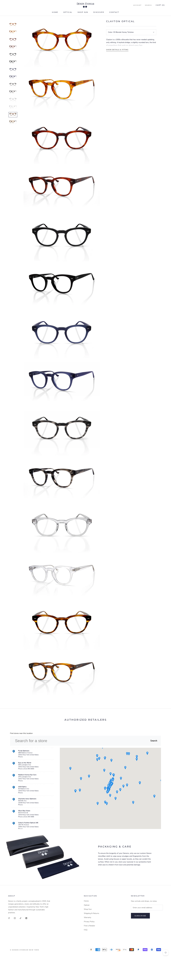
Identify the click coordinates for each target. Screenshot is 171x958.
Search (148, 5)
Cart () (160, 5)
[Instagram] (15, 918)
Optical (67, 12)
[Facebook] (9, 918)
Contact (114, 12)
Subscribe (140, 916)
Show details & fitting (117, 49)
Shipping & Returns (91, 913)
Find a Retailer (89, 926)
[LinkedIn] (26, 918)
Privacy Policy (89, 921)
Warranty (87, 917)
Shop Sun (83, 12)
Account (137, 5)
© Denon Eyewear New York (24, 950)
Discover (98, 12)
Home (55, 12)
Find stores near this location (21, 733)
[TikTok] (20, 918)
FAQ (85, 930)
